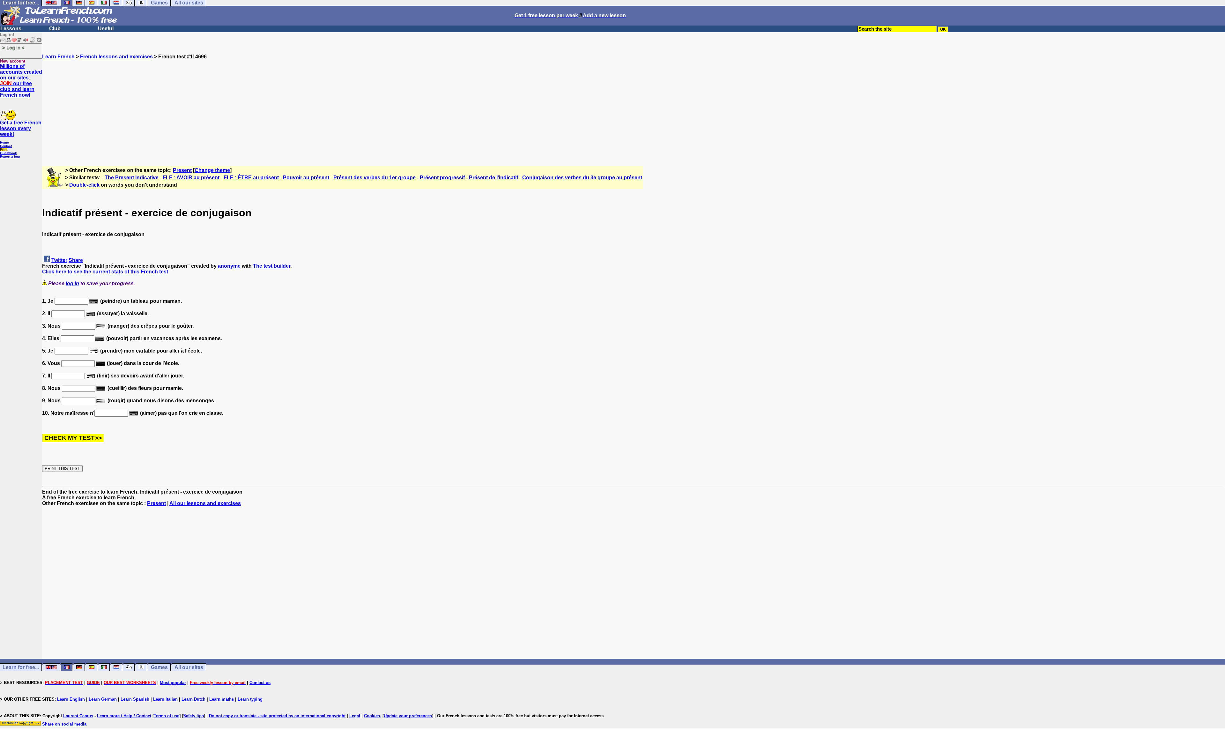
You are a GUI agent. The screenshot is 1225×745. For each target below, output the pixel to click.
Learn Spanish (135, 699)
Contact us (260, 682)
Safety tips (193, 715)
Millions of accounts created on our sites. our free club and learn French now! (21, 80)
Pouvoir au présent (306, 177)
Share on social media (64, 724)
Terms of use (166, 715)
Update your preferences (408, 715)
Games (159, 667)
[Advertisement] (633, 104)
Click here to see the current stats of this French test (105, 271)
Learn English (71, 699)
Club (55, 28)
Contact (6, 146)
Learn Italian (165, 699)
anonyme (229, 266)
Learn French (58, 56)
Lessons (10, 28)
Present (182, 170)
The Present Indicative (132, 177)
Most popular (173, 682)
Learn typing (250, 699)
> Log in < (13, 47)
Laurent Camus (78, 715)
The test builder (271, 266)
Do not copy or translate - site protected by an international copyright (277, 715)
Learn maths (221, 699)
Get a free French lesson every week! (20, 128)
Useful (106, 28)
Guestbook (8, 153)
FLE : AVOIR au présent (191, 177)
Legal (354, 715)
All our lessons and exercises (205, 503)
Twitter (59, 260)
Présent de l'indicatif (493, 177)
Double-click (84, 185)
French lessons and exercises (116, 56)
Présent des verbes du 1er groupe (374, 177)
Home (4, 142)
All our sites (188, 667)
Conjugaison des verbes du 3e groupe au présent (582, 177)
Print (3, 149)
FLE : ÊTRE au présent (251, 177)
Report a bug (10, 156)
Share (76, 260)
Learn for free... (21, 667)
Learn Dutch (193, 699)
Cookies (372, 715)
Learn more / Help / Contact (124, 715)
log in (72, 283)
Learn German (103, 699)
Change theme (212, 170)
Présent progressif (442, 177)
